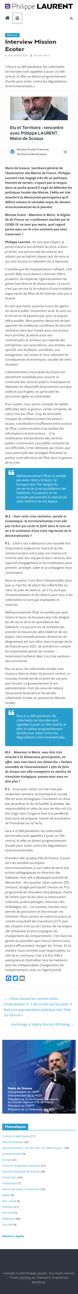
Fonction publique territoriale (21, 1171)
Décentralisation (12, 1142)
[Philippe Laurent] (7, 18)
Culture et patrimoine (16, 1136)
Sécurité (7, 1224)
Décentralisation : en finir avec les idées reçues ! (33, 1148)
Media (6, 1195)
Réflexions (12, 35)
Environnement (12, 1154)
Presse (6, 1213)
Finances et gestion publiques (21, 1165)
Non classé (9, 1201)
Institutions (9, 1183)
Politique (7, 1207)
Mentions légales (13, 1236)
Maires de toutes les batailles (21, 1189)
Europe (6, 1160)
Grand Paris (9, 1177)
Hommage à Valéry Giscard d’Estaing (42, 1024)
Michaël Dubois (42, 55)
